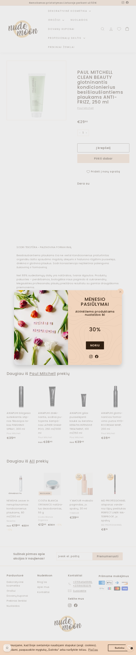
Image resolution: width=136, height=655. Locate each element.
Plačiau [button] (93, 649)
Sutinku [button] (119, 648)
